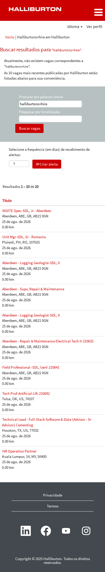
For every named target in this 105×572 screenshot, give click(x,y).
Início (9, 37)
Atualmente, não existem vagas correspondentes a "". (43, 63)
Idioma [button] (73, 26)
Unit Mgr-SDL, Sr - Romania (24, 236)
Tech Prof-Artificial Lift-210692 (26, 393)
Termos (52, 506)
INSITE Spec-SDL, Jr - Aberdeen (26, 210)
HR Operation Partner (19, 451)
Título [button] (7, 200)
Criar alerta (48, 164)
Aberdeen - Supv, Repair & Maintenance (33, 289)
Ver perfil (94, 26)
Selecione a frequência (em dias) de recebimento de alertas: (49, 152)
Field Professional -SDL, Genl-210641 (30, 367)
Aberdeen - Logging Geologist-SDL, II (31, 262)
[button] (87, 12)
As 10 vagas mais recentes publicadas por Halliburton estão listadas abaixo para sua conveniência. (51, 75)
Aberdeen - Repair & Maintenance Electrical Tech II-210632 (48, 341)
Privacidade (52, 495)
